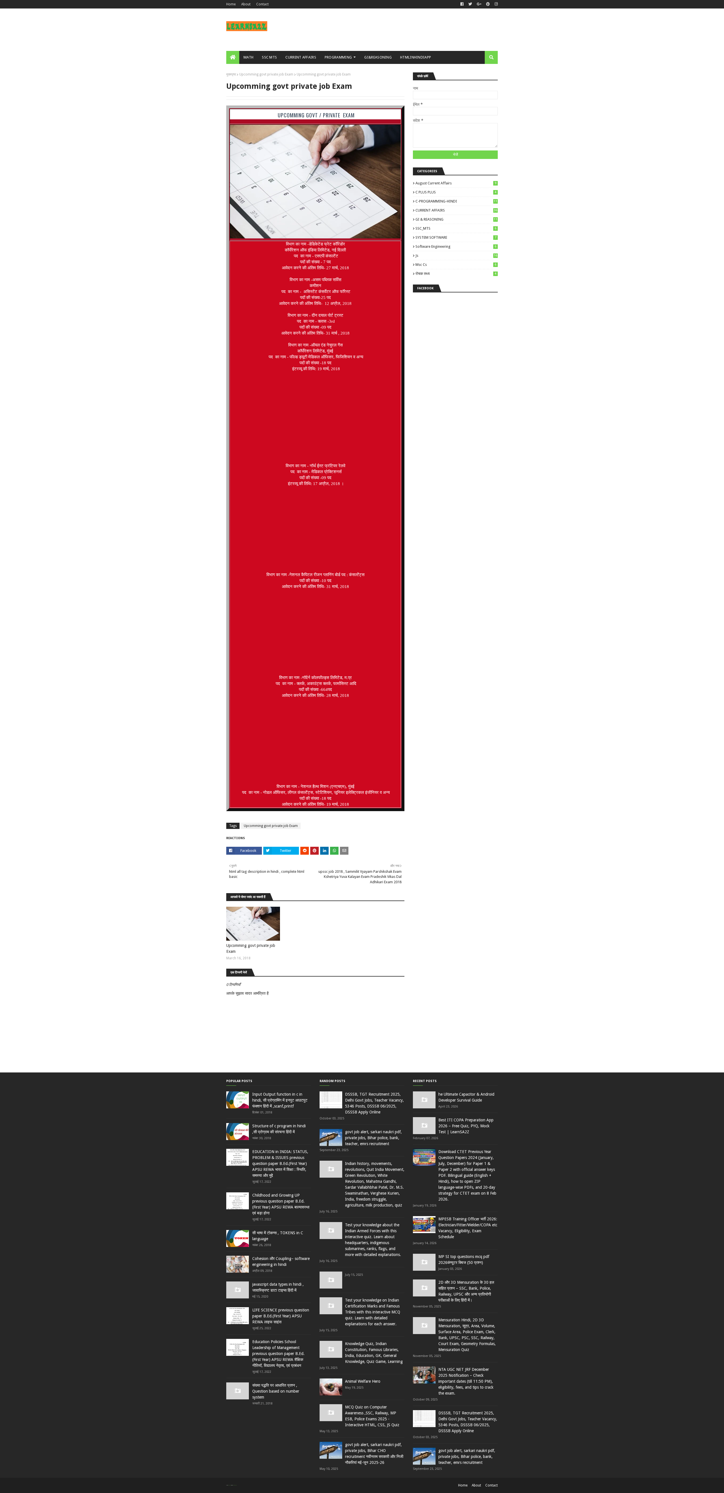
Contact (262, 4)
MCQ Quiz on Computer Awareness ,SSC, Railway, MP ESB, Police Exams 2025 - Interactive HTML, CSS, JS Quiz (372, 1416)
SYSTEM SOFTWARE (455, 237)
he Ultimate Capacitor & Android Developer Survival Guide (466, 1097)
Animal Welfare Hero (362, 1381)
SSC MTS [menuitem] (269, 57)
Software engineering (455, 246)
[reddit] (304, 851)
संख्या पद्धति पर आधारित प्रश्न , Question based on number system (275, 1391)
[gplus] (479, 4)
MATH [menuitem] (248, 57)
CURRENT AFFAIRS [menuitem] (300, 57)
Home (231, 4)
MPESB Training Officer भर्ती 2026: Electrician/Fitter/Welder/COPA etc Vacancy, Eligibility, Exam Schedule (467, 1228)
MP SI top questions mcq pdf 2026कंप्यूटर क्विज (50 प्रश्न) (463, 1259)
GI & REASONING (456, 219)
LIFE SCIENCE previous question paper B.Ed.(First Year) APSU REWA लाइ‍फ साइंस (280, 1316)
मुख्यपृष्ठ (231, 74)
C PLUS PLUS (455, 192)
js (456, 255)
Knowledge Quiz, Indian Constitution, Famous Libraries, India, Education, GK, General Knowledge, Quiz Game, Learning (374, 1352)
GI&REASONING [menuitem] (378, 57)
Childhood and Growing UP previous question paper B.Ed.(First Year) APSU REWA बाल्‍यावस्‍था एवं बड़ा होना (280, 1204)
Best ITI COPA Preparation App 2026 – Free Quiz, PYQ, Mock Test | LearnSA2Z (466, 1126)
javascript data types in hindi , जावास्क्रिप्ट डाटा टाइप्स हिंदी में (278, 1287)
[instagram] (495, 4)
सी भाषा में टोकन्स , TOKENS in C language (277, 1236)
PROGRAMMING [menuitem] (338, 57)
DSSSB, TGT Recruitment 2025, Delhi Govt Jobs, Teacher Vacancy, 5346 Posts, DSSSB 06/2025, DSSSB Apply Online (374, 1103)
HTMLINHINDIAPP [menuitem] (415, 57)
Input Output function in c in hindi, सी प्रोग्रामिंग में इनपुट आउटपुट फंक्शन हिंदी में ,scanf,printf (279, 1100)
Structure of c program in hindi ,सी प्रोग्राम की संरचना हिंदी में (279, 1129)
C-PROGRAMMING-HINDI (456, 201)
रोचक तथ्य (455, 274)
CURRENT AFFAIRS (456, 210)
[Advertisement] (315, 417)
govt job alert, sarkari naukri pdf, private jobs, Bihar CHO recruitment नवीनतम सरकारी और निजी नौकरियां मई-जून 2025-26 (374, 1453)
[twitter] (470, 4)
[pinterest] (488, 4)
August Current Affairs (455, 183)
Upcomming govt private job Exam (266, 74)
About (246, 4)
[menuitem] (232, 57)
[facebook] (462, 4)
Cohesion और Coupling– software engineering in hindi (281, 1261)
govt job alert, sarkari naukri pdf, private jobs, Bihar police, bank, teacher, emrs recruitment (373, 1138)
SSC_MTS (455, 228)
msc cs (455, 264)
